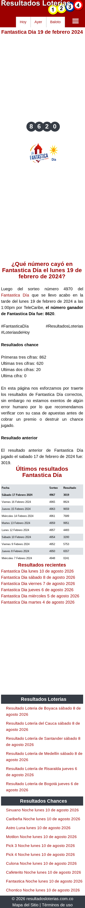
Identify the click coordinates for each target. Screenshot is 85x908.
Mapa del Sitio (25, 905)
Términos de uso (57, 905)
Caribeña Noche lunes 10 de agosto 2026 (43, 819)
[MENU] (75, 21)
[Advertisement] (42, 77)
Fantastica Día (15, 295)
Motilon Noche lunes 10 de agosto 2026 (41, 837)
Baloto (55, 22)
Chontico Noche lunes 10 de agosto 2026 (43, 890)
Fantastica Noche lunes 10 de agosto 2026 (44, 881)
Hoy (23, 22)
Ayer (38, 22)
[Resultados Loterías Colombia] (42, 13)
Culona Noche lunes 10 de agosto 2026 (41, 863)
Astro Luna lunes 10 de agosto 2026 (38, 828)
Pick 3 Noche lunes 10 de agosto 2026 (40, 845)
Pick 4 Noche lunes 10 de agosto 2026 (40, 854)
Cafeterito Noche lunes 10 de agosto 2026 (43, 872)
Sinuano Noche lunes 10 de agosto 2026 (42, 810)
